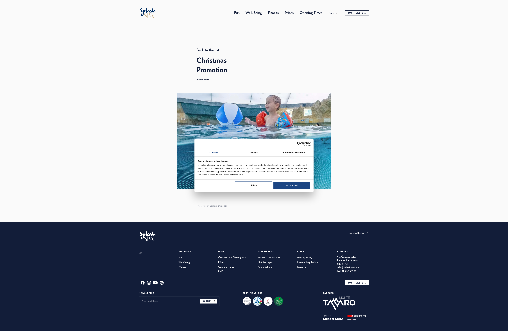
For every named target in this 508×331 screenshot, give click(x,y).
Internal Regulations (307, 262)
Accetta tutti (292, 185)
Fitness (273, 12)
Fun (237, 12)
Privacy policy (304, 257)
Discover (302, 266)
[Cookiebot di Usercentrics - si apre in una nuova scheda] (299, 144)
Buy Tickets (355, 13)
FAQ (220, 271)
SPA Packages (265, 262)
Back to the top (357, 233)
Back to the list (208, 50)
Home (147, 13)
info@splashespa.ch (348, 267)
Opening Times (311, 12)
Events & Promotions (269, 257)
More (331, 13)
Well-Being (254, 12)
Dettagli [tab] (254, 152)
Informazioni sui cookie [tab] (294, 152)
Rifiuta (254, 185)
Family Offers (265, 266)
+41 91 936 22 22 (347, 271)
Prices (289, 12)
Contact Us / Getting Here (232, 257)
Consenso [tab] (214, 152)
